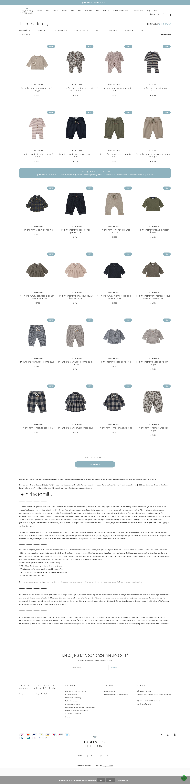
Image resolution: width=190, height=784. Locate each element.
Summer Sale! (138, 11)
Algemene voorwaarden (73, 714)
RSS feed (102, 756)
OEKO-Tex (59, 513)
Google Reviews (108, 766)
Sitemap (68, 717)
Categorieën (23, 30)
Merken (40, 30)
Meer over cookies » (123, 780)
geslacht (128, 30)
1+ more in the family (65, 617)
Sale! (47, 11)
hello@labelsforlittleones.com (150, 701)
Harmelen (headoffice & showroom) (116, 694)
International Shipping (72, 704)
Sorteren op (23, 35)
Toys (97, 11)
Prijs (142, 30)
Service (152, 14)
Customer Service (71, 694)
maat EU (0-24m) (59, 30)
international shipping (102, 617)
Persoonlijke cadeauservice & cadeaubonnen (80, 707)
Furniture (106, 11)
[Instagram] (168, 734)
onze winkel (65, 488)
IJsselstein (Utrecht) (110, 691)
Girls (72, 11)
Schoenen (88, 11)
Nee (110, 780)
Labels (39, 11)
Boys (79, 11)
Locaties (108, 685)
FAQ (155, 11)
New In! (55, 11)
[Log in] (159, 14)
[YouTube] (175, 734)
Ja (101, 780)
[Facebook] (161, 734)
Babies (64, 11)
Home (149, 24)
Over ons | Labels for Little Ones (75, 691)
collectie (112, 30)
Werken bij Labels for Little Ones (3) (77, 710)
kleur (98, 30)
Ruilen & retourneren (72, 701)
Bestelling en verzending (73, 698)
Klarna (40, 488)
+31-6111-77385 (145, 691)
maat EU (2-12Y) (80, 30)
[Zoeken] (165, 14)
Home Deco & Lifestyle (121, 11)
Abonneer (114, 667)
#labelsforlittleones (85, 488)
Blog (148, 11)
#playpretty (74, 488)
